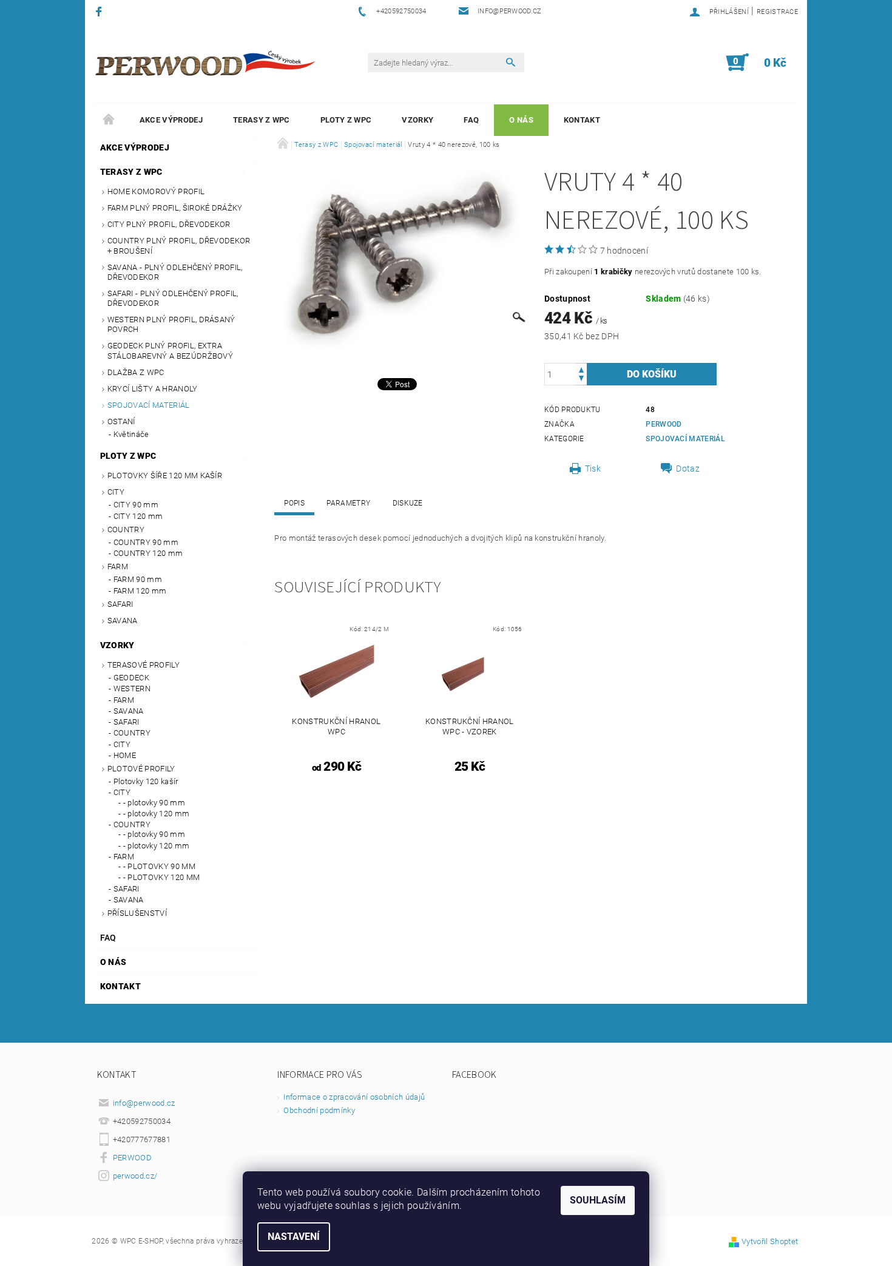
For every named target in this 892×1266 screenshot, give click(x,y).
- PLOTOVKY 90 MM (159, 866)
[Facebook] (100, 11)
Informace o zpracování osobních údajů (354, 1097)
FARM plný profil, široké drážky (175, 207)
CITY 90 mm (135, 504)
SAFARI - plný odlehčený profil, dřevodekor (172, 298)
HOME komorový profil (155, 191)
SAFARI (120, 604)
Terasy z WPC (261, 119)
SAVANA (122, 620)
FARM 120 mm (140, 590)
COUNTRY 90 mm (145, 542)
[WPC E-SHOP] (207, 62)
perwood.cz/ (135, 1175)
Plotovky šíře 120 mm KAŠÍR (164, 475)
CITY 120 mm (138, 516)
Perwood (663, 424)
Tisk (593, 468)
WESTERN (131, 688)
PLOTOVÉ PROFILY (141, 768)
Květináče (131, 434)
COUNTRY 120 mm (148, 553)
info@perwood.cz (144, 1103)
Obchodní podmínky (318, 1110)
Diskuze (408, 503)
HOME (124, 755)
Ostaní (121, 421)
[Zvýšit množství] (581, 368)
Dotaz (688, 468)
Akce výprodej (171, 119)
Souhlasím (598, 1200)
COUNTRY (125, 529)
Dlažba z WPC (135, 372)
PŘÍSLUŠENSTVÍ (137, 913)
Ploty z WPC (346, 119)
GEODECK (131, 677)
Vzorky (417, 119)
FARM (117, 566)
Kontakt (582, 119)
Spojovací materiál (148, 405)
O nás (521, 119)
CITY (115, 491)
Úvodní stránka (109, 120)
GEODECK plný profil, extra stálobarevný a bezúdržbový (170, 350)
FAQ (471, 119)
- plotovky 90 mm (154, 802)
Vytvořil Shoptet (770, 1241)
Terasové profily (143, 664)
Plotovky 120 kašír (145, 781)
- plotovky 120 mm (156, 813)
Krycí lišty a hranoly (152, 388)
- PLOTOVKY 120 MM (161, 877)
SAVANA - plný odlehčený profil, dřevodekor (175, 272)
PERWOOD (132, 1157)
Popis (294, 503)
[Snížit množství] (581, 379)
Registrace (777, 12)
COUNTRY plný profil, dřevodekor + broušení (179, 245)
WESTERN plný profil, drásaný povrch (171, 324)
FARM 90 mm (137, 579)
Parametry (348, 503)
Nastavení (294, 1236)
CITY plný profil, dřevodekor (169, 224)
